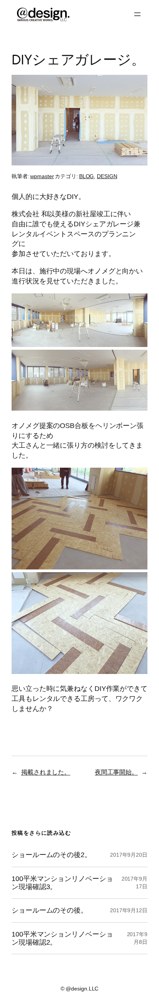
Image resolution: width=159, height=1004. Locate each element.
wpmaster (42, 176)
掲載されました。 (45, 771)
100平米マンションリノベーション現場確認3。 (62, 883)
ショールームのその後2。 (51, 855)
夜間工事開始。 (116, 771)
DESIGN (107, 176)
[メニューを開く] (137, 14)
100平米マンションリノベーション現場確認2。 (62, 938)
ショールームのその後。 (50, 910)
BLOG (86, 176)
